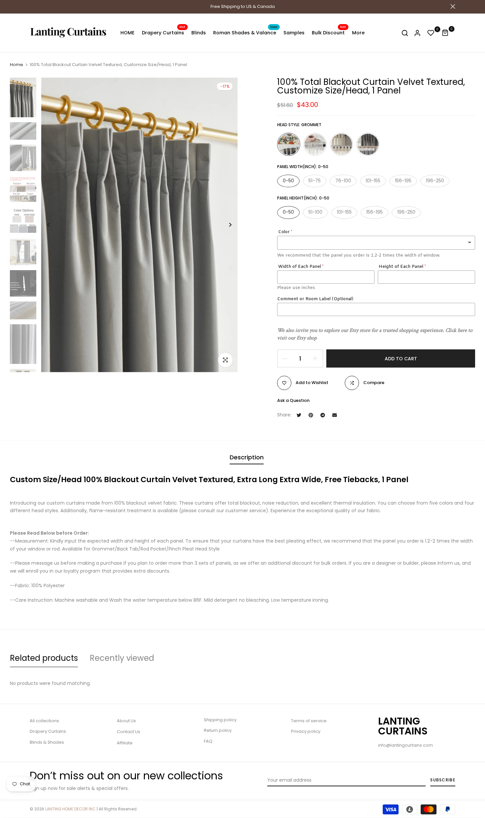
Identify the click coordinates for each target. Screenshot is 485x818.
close (32, 6)
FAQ (208, 741)
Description (247, 457)
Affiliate (125, 743)
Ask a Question (293, 400)
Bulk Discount (329, 32)
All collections (44, 721)
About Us (126, 721)
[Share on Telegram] (322, 415)
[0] (431, 33)
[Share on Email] (334, 415)
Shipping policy (220, 720)
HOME (127, 32)
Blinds (198, 32)
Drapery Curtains (163, 32)
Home (16, 65)
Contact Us (128, 732)
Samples (294, 32)
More (358, 32)
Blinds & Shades (47, 742)
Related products (44, 658)
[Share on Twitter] (299, 415)
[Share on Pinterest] (310, 415)
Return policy (218, 730)
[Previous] (53, 224)
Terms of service (309, 721)
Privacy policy (305, 731)
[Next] (225, 224)
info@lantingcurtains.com (405, 745)
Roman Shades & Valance (245, 32)
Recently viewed (122, 658)
